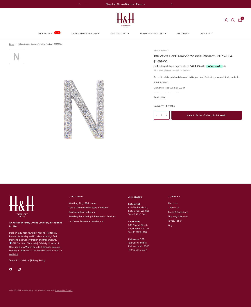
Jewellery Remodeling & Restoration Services (92, 216)
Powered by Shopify (63, 290)
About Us (173, 203)
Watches (182, 33)
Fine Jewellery (118, 33)
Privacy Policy (38, 260)
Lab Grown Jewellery (152, 33)
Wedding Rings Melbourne (82, 203)
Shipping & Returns (178, 216)
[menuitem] (49, 33)
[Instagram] (22, 269)
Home (11, 44)
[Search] (232, 20)
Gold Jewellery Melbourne (82, 212)
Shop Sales (44, 33)
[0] (239, 20)
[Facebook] (13, 269)
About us (205, 33)
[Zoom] (134, 56)
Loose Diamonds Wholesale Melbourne (89, 207)
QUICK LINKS (76, 197)
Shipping (167, 70)
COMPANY (174, 197)
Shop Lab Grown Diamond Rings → (126, 4)
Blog (170, 225)
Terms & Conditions (19, 260)
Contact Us (174, 207)
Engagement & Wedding (84, 33)
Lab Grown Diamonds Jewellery (85, 221)
